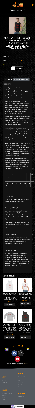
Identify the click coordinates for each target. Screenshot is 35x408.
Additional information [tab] (21, 79)
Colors (5, 56)
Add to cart (20, 68)
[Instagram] (20, 353)
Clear (21, 60)
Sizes (5, 60)
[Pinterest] (17, 359)
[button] (3, 5)
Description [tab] (8, 79)
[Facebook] (14, 353)
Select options (10, 304)
